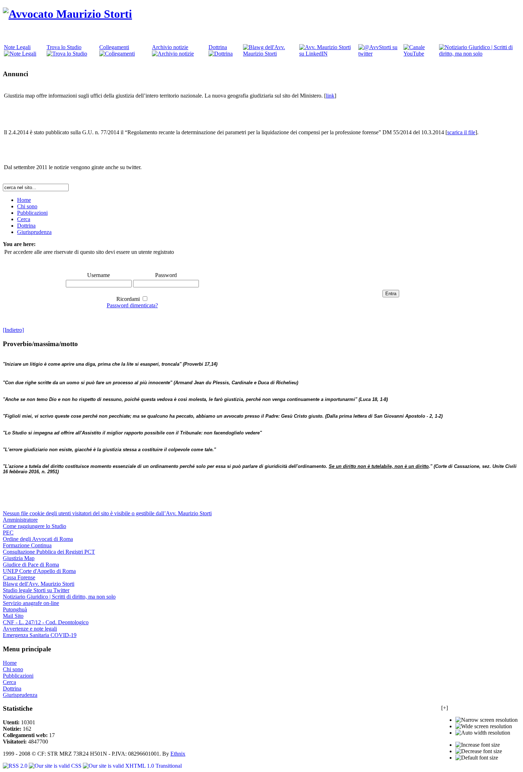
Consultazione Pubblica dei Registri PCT (49, 552)
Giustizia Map (19, 558)
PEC (8, 533)
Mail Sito (13, 616)
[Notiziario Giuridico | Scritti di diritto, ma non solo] (479, 54)
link (330, 96)
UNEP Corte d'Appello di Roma (39, 571)
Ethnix (177, 754)
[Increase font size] (477, 745)
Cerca (9, 682)
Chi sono (13, 669)
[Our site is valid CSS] (56, 766)
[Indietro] (13, 330)
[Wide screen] (483, 726)
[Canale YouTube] (420, 54)
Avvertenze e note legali (30, 629)
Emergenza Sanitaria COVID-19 (39, 635)
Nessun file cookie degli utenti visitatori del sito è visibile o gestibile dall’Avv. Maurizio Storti (107, 513)
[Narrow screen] (486, 720)
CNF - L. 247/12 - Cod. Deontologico (46, 622)
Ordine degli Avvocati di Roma (38, 539)
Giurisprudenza (20, 695)
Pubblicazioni (18, 676)
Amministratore (20, 520)
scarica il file (461, 132)
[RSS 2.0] (16, 766)
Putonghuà (15, 609)
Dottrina (12, 688)
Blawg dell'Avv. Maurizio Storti (38, 584)
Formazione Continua (27, 545)
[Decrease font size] (478, 751)
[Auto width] (482, 733)
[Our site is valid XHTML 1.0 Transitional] (132, 766)
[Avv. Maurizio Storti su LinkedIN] (328, 54)
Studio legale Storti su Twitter (36, 590)
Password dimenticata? (132, 305)
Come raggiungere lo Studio (34, 526)
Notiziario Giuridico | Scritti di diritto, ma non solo (59, 597)
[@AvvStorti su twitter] (380, 54)
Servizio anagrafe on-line (31, 603)
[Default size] (476, 758)
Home (10, 663)
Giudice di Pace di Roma (31, 565)
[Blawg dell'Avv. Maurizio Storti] (270, 54)
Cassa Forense (19, 577)
